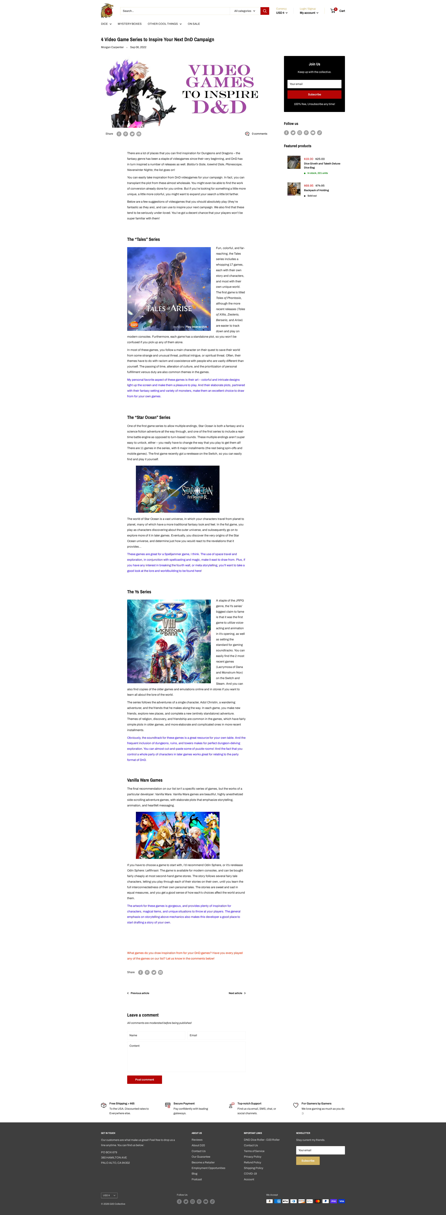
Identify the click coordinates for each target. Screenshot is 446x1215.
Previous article (140, 993)
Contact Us (199, 1151)
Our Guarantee (201, 1156)
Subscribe (314, 94)
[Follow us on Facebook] (286, 132)
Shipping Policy (253, 1168)
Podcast (197, 1179)
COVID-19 (250, 1173)
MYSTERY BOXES (130, 23)
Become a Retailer (203, 1162)
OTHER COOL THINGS (163, 23)
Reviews (197, 1139)
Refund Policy (252, 1162)
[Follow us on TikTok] (319, 132)
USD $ (106, 1195)
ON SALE (194, 23)
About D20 (198, 1145)
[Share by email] (138, 133)
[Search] (264, 11)
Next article (235, 993)
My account (308, 12)
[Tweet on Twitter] (132, 133)
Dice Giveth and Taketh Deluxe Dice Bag (322, 165)
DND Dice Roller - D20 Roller (262, 1139)
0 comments (259, 133)
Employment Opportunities (208, 1168)
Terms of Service (254, 1151)
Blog (194, 1173)
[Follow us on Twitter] (293, 132)
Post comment (144, 1079)
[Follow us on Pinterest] (306, 132)
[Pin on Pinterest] (125, 133)
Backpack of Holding (316, 190)
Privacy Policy (252, 1156)
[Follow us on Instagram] (299, 132)
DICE (104, 23)
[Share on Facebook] (119, 133)
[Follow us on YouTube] (312, 132)
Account (249, 1179)
